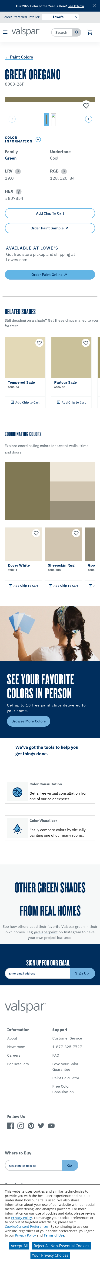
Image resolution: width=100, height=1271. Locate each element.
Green (11, 158)
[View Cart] (90, 32)
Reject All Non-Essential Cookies (61, 1245)
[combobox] (62, 32)
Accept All (19, 1245)
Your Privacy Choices (50, 1255)
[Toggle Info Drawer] (64, 139)
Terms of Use (54, 1235)
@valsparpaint (45, 932)
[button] (5, 32)
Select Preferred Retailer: (21, 17)
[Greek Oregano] (85, 106)
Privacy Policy (21, 1217)
